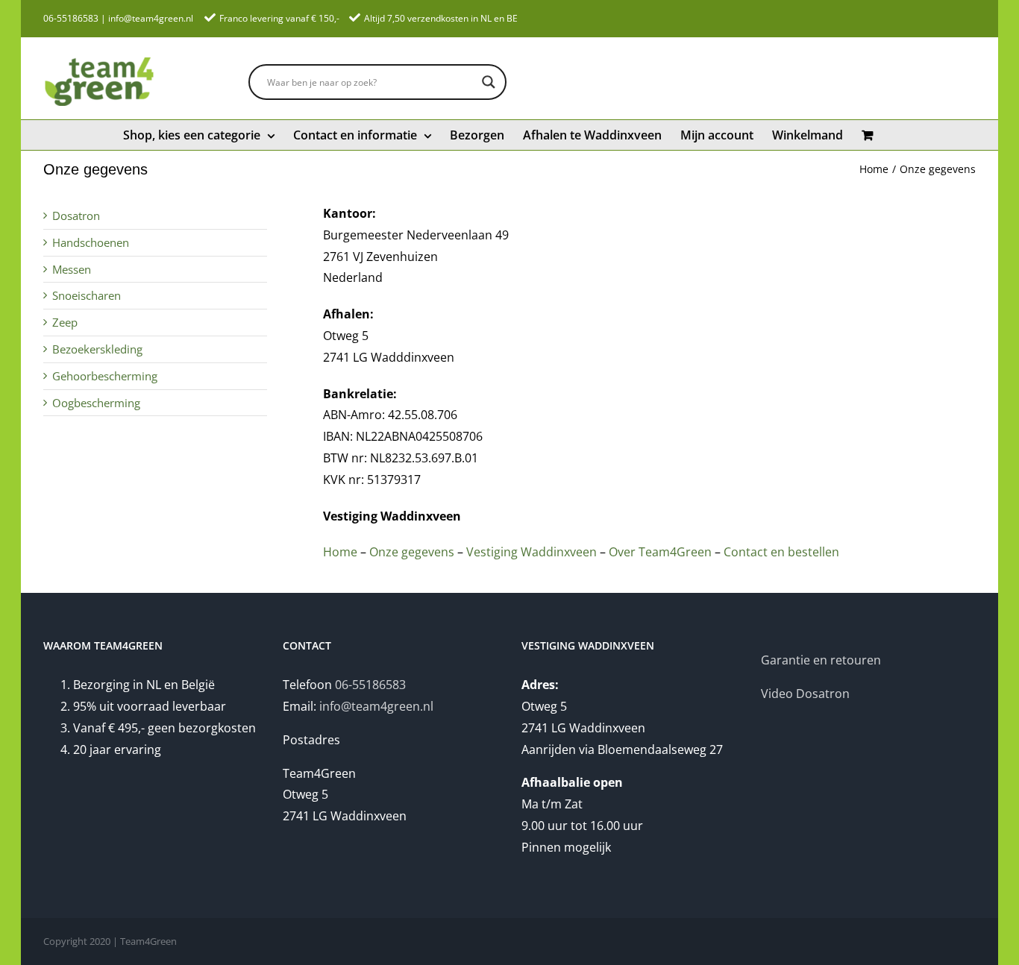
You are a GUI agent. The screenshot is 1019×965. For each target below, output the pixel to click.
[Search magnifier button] (488, 82)
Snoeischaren (86, 295)
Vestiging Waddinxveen (531, 552)
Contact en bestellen (781, 552)
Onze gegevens (411, 552)
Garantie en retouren (821, 660)
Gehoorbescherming (104, 375)
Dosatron (76, 215)
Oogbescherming (96, 402)
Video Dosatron (805, 693)
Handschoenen (90, 242)
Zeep (65, 322)
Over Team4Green (659, 552)
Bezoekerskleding (97, 349)
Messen (71, 269)
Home (340, 552)
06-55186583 (70, 18)
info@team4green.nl (150, 18)
